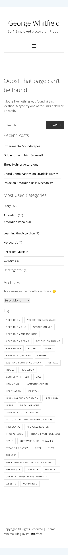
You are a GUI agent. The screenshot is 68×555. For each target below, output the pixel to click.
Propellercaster (38, 426)
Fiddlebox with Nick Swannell (23, 155)
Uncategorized (13, 270)
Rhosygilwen (14, 433)
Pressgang (13, 426)
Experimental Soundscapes (22, 146)
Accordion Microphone (21, 334)
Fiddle (10, 369)
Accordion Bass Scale (41, 319)
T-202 (51, 448)
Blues (49, 348)
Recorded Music (14, 252)
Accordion (10, 215)
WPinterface (34, 534)
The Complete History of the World (29, 462)
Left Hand (51, 398)
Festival (53, 362)
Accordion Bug (16, 327)
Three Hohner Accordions (21, 164)
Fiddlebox (27, 369)
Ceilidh (42, 355)
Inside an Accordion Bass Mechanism (28, 183)
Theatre (11, 455)
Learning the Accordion (19, 233)
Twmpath (33, 469)
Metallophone (30, 405)
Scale (9, 441)
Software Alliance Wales (36, 441)
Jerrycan (34, 391)
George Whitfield (34, 23)
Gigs (38, 376)
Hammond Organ (37, 384)
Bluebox (33, 348)
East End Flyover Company (23, 362)
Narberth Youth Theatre (22, 412)
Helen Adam (13, 391)
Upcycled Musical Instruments (26, 476)
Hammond (12, 384)
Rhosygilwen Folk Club (45, 433)
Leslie (10, 405)
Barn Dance (13, 348)
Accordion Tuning (48, 341)
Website (9, 261)
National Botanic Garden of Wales (29, 419)
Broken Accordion (18, 355)
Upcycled (51, 469)
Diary (7, 206)
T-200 (38, 448)
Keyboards (11, 242)
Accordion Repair (15, 222)
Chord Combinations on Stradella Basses (31, 174)
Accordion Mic (42, 327)
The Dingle (13, 469)
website (11, 483)
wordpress (30, 483)
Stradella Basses (17, 448)
